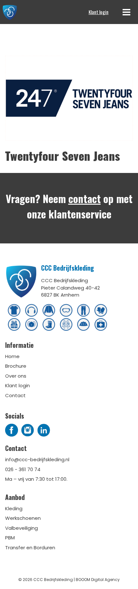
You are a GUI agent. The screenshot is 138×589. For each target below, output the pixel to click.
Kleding (13, 508)
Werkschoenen (23, 518)
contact (84, 198)
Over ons (15, 375)
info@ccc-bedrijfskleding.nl (37, 459)
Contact (15, 395)
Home (12, 356)
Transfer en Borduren (30, 547)
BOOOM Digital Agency (98, 579)
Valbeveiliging (21, 528)
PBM (10, 537)
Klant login (98, 11)
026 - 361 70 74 (22, 469)
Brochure (15, 366)
